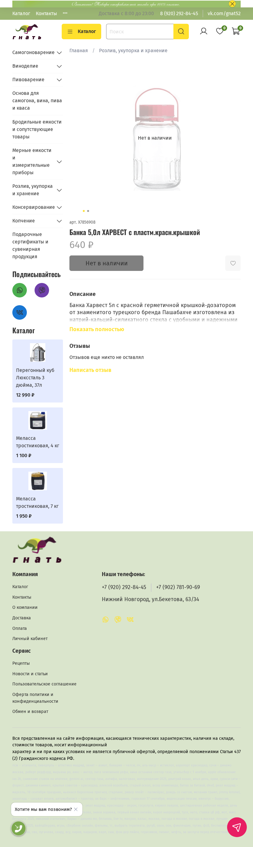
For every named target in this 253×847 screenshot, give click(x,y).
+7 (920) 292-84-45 (124, 587)
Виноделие (25, 66)
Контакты (46, 13)
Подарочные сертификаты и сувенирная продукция (30, 245)
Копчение (23, 221)
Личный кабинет (30, 638)
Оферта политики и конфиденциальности (35, 698)
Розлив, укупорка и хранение (133, 50)
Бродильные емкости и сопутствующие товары (37, 129)
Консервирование (32, 207)
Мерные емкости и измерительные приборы (32, 161)
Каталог (21, 13)
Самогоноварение (32, 52)
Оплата (19, 628)
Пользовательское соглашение (44, 684)
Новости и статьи (30, 673)
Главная (78, 50)
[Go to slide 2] (88, 211)
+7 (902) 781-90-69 (178, 587)
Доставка (21, 618)
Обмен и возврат (30, 711)
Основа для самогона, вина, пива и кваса (37, 100)
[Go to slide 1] (84, 211)
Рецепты (21, 663)
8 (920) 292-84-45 (179, 13)
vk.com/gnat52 (224, 13)
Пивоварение (28, 79)
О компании (25, 607)
